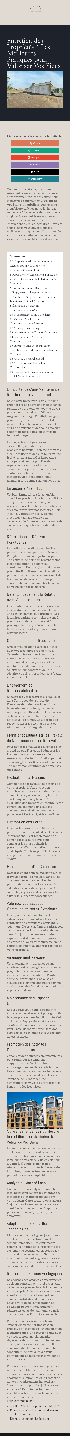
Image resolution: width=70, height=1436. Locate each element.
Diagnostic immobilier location (30, 1418)
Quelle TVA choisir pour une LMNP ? (34, 1406)
